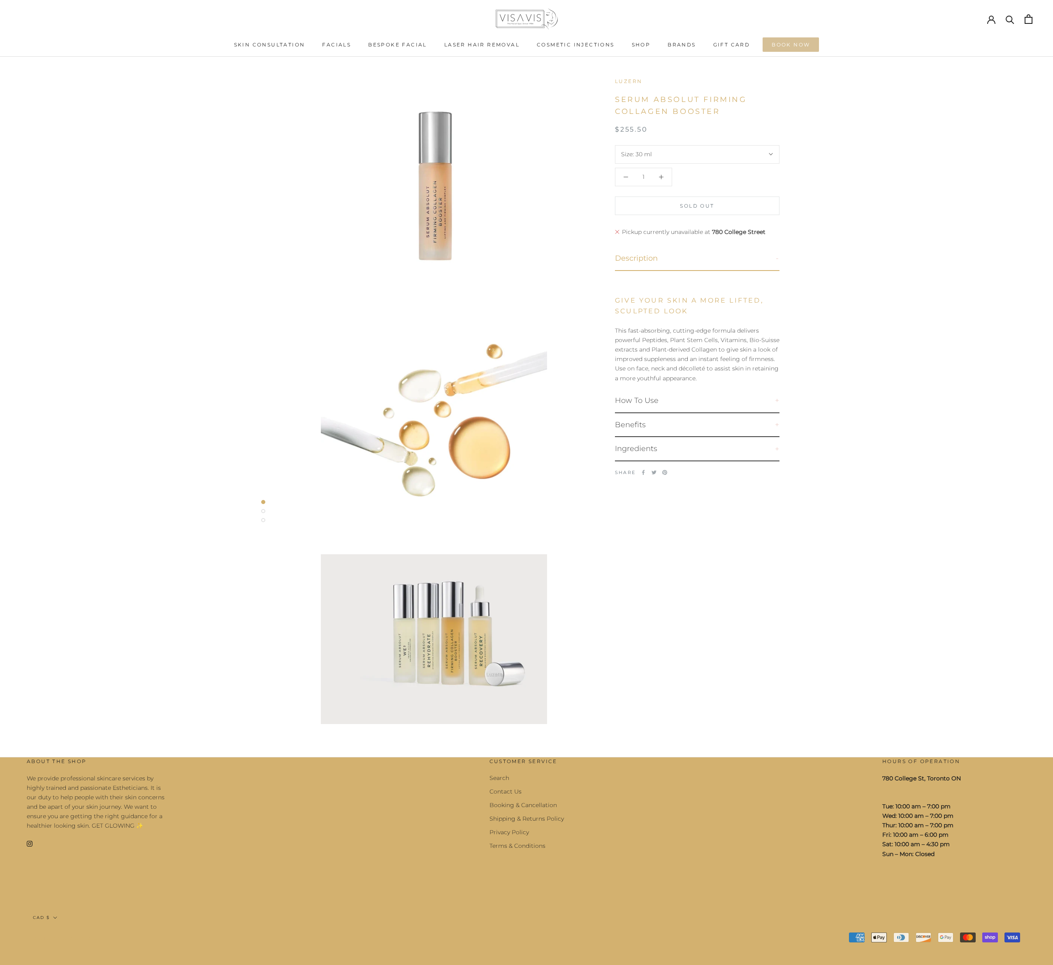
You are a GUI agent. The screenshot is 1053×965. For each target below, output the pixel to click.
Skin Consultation (269, 45)
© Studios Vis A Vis (65, 938)
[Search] (1010, 19)
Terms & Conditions (517, 845)
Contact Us (505, 791)
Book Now (791, 45)
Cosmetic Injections (576, 45)
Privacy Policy (509, 832)
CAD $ (41, 917)
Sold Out (697, 206)
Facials (336, 45)
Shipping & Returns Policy (526, 818)
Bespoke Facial (397, 45)
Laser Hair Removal (482, 45)
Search (499, 778)
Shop (641, 45)
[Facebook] (643, 472)
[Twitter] (654, 472)
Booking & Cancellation (523, 805)
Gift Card (731, 45)
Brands (682, 45)
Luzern (628, 81)
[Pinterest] (664, 472)
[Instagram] (29, 843)
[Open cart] (1028, 19)
